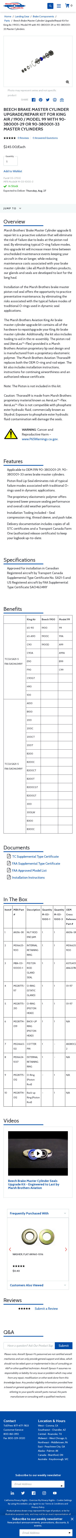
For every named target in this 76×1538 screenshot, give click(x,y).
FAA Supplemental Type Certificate (36, 863)
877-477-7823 (21, 1425)
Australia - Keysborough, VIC (53, 1459)
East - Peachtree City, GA (51, 1446)
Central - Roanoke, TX (50, 1434)
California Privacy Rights (15, 1500)
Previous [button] (10, 1249)
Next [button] (66, 1249)
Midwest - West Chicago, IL (52, 1438)
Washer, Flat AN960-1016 (28, 1254)
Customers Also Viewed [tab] (26, 1285)
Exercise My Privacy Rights (42, 1500)
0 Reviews (23, 138)
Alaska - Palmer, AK (48, 1450)
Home (7, 16)
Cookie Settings (64, 1500)
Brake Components (43, 16)
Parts (7, 20)
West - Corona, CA (48, 1425)
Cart (71, 5)
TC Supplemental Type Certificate (35, 856)
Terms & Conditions (54, 1503)
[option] (38, 61)
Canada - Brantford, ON (50, 1455)
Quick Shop (38, 1271)
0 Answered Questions (45, 138)
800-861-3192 (11, 1434)
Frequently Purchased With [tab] (29, 1213)
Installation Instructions (28, 877)
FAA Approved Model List (29, 870)
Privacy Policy (38, 1507)
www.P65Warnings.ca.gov (40, 439)
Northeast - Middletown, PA (53, 1442)
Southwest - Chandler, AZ (52, 1429)
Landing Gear (22, 16)
